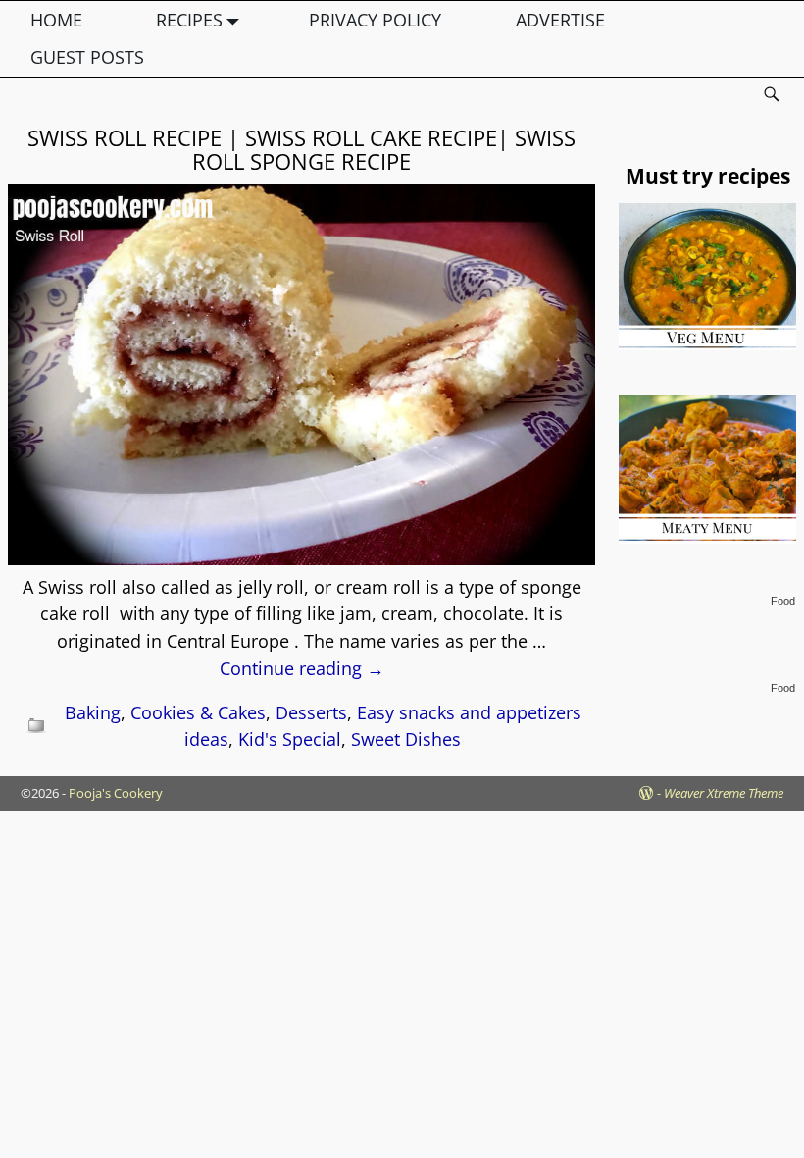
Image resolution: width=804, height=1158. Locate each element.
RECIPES (189, 19)
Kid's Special (289, 739)
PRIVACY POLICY (375, 19)
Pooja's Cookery (116, 793)
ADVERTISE (560, 19)
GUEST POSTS (87, 57)
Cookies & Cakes (198, 712)
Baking (93, 712)
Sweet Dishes (406, 739)
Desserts (311, 712)
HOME (56, 19)
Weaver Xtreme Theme (723, 793)
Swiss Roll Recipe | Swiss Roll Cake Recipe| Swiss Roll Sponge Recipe (301, 149)
